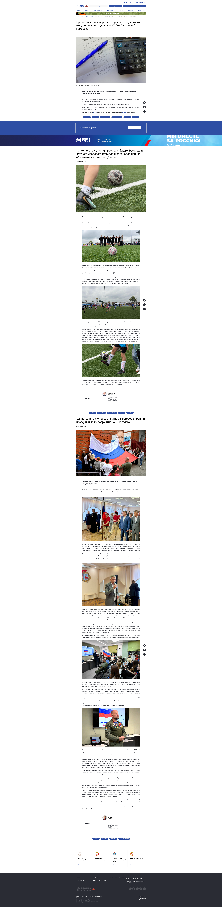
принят (94, 112)
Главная (77, 16)
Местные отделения (110, 10)
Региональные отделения (117, 877)
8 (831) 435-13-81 (134, 879)
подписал (124, 112)
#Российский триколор (124, 838)
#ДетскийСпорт (101, 412)
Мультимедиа (130, 10)
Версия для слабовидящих (140, 2)
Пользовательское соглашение (82, 899)
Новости (91, 16)
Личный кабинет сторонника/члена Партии (134, 6)
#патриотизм (113, 838)
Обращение (115, 6)
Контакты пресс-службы (99, 880)
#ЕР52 (92, 412)
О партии (78, 10)
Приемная (121, 10)
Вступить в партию (141, 10)
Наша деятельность (98, 10)
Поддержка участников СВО (111, 13)
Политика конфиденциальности (83, 900)
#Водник (121, 412)
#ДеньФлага (104, 838)
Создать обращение (134, 127)
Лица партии (87, 10)
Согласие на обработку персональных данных (86, 902)
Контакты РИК (81, 880)
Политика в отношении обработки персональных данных (88, 901)
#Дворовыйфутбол (112, 412)
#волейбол (130, 412)
